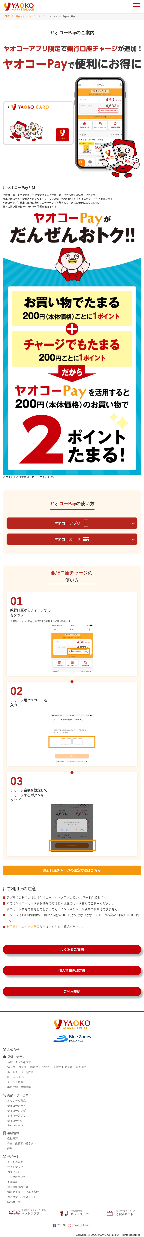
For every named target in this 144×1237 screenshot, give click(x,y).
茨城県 (46, 1067)
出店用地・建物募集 (19, 1086)
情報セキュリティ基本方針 (23, 1191)
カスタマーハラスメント (21, 1196)
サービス (42, 16)
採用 (10, 1148)
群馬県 (23, 1067)
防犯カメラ (13, 1201)
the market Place (17, 1077)
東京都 (68, 1067)
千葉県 (57, 1067)
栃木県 (34, 1067)
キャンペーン (15, 1125)
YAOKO (61, 1224)
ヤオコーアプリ (67, 523)
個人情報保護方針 (72, 970)
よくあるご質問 (72, 949)
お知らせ (13, 1049)
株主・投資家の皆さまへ (21, 1143)
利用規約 (13, 926)
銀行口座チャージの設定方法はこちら (72, 870)
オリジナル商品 (16, 1100)
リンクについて (16, 1176)
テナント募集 (15, 1082)
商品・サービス (24, 16)
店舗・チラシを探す (19, 1062)
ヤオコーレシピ (16, 1110)
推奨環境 (12, 1181)
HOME (6, 16)
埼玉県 (11, 1067)
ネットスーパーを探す (20, 1072)
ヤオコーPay (14, 1120)
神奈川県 (81, 1067)
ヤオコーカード (67, 539)
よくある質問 (31, 926)
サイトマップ (15, 1166)
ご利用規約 (72, 991)
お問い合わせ (15, 1171)
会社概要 (12, 1138)
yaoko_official (80, 1224)
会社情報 (13, 1133)
